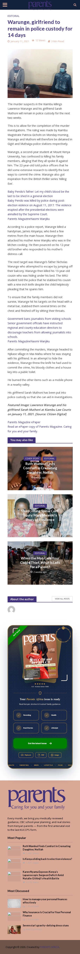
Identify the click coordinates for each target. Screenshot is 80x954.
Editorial (13, 16)
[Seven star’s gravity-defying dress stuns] (14, 929)
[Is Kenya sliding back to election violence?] (14, 863)
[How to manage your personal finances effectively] (14, 903)
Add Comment (34, 929)
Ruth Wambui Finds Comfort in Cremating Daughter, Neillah (40, 468)
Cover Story (32, 458)
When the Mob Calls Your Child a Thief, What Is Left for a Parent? (40, 562)
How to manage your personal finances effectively (45, 901)
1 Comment (32, 906)
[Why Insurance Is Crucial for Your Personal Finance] (14, 916)
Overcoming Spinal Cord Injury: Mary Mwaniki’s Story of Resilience (40, 515)
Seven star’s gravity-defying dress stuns (46, 925)
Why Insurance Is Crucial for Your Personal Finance (47, 914)
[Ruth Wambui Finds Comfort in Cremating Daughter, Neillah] (14, 850)
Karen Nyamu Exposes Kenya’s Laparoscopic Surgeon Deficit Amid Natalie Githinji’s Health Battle (43, 875)
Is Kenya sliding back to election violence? (47, 859)
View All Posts (62, 598)
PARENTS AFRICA (49, 947)
